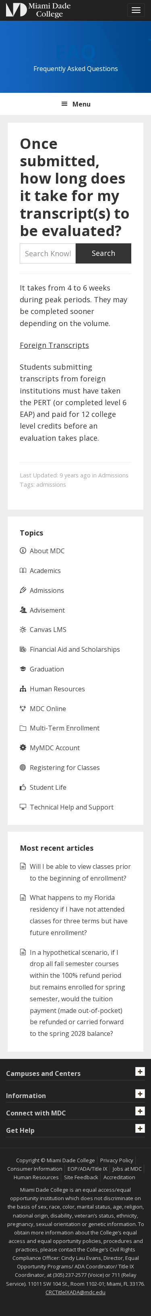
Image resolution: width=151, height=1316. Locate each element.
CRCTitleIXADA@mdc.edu (75, 1292)
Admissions (113, 475)
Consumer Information (34, 1168)
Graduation (47, 669)
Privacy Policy (116, 1160)
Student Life (48, 787)
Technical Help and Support (72, 807)
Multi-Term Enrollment (64, 728)
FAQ (75, 51)
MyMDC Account (55, 747)
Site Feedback (81, 1177)
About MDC (47, 550)
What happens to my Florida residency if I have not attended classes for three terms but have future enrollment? (79, 915)
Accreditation (119, 1177)
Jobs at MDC (127, 1168)
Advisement (47, 610)
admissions (51, 484)
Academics (45, 570)
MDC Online (48, 708)
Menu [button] (81, 104)
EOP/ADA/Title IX (88, 1168)
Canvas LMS (48, 629)
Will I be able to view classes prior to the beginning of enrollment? (80, 872)
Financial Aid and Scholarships (75, 649)
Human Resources (57, 688)
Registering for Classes (65, 767)
